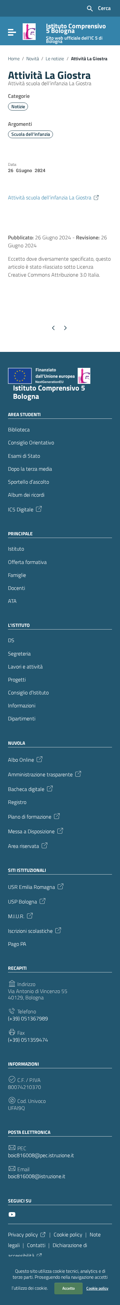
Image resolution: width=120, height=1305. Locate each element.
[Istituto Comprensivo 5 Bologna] (29, 31)
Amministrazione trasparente (40, 773)
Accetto (68, 1288)
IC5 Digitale (20, 509)
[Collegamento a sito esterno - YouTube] (12, 1214)
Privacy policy (23, 1234)
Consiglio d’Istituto (28, 692)
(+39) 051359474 (28, 1040)
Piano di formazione (29, 816)
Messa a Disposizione (31, 831)
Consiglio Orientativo (31, 442)
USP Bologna (22, 901)
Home (14, 58)
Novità (32, 58)
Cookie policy (97, 1288)
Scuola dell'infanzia (30, 134)
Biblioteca (19, 429)
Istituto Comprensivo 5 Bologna (49, 392)
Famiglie (17, 575)
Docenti (16, 588)
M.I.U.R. (16, 915)
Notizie (18, 106)
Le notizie (55, 58)
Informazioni (21, 705)
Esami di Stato (24, 456)
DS (11, 640)
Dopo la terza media (30, 469)
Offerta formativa (27, 562)
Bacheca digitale (26, 788)
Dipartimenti (21, 718)
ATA (12, 601)
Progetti (17, 679)
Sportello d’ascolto (28, 482)
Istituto (16, 549)
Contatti (36, 1245)
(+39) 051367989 (28, 1018)
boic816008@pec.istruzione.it (41, 1155)
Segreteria (19, 654)
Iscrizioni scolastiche (30, 930)
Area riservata (23, 845)
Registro (17, 802)
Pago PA (17, 944)
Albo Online (21, 759)
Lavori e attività (25, 666)
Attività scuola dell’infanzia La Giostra (49, 197)
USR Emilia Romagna (31, 886)
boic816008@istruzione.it (36, 1176)
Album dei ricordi (26, 495)
